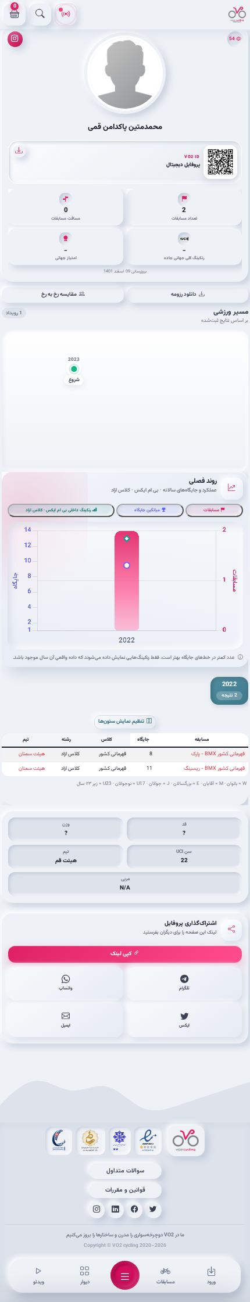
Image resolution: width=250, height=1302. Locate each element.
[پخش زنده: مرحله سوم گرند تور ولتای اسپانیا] (66, 14)
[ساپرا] (58, 1141)
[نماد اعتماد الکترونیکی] (148, 1141)
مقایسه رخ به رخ (59, 294)
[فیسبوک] (135, 1210)
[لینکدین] (116, 1210)
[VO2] (237, 14)
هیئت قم (66, 860)
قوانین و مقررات (125, 1190)
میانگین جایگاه (147, 510)
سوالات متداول (125, 1171)
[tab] (229, 691)
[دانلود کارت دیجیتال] (19, 151)
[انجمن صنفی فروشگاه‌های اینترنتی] (120, 1141)
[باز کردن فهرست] (125, 1275)
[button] (73, 371)
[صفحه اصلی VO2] (186, 1140)
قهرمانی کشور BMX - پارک (218, 754)
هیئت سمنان (32, 754)
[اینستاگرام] (15, 39)
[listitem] (184, 983)
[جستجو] (40, 14)
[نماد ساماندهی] (90, 1141)
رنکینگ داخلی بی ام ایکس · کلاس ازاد (58, 510)
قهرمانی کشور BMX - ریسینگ (214, 769)
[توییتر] (153, 1210)
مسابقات (211, 510)
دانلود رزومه (184, 294)
